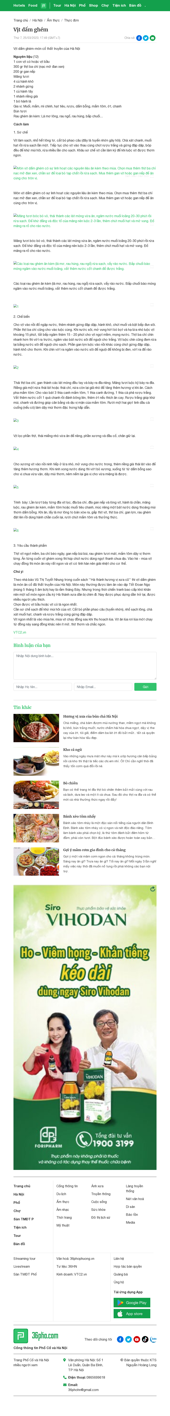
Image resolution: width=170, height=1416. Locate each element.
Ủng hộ (119, 1282)
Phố (82, 5)
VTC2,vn (19, 632)
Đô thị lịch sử (100, 1217)
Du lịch (61, 1194)
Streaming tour (24, 1258)
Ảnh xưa (97, 1186)
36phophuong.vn (82, 1258)
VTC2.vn (80, 1274)
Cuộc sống (99, 1202)
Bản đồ (135, 5)
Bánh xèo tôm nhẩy (79, 816)
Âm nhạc (62, 1209)
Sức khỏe (98, 1209)
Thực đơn (71, 20)
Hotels (19, 5)
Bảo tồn (132, 1214)
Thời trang (64, 1217)
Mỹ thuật (62, 1225)
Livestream (21, 1266)
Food (32, 5)
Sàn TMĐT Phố (25, 1274)
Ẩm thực (53, 20)
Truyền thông (100, 1194)
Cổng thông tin (67, 1186)
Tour (57, 5)
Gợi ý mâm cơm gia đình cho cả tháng (94, 850)
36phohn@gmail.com (83, 1390)
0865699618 (95, 1377)
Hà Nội (70, 5)
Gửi (145, 687)
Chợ (105, 5)
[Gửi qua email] (152, 38)
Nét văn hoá (135, 1199)
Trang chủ (20, 20)
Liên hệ (119, 1258)
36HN (72, 1266)
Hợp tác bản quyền (128, 1266)
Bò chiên (70, 783)
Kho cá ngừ (72, 750)
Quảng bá (121, 1274)
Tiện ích (119, 5)
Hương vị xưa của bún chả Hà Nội (90, 716)
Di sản (130, 1207)
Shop (93, 5)
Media (130, 1222)
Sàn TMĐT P (23, 1219)
